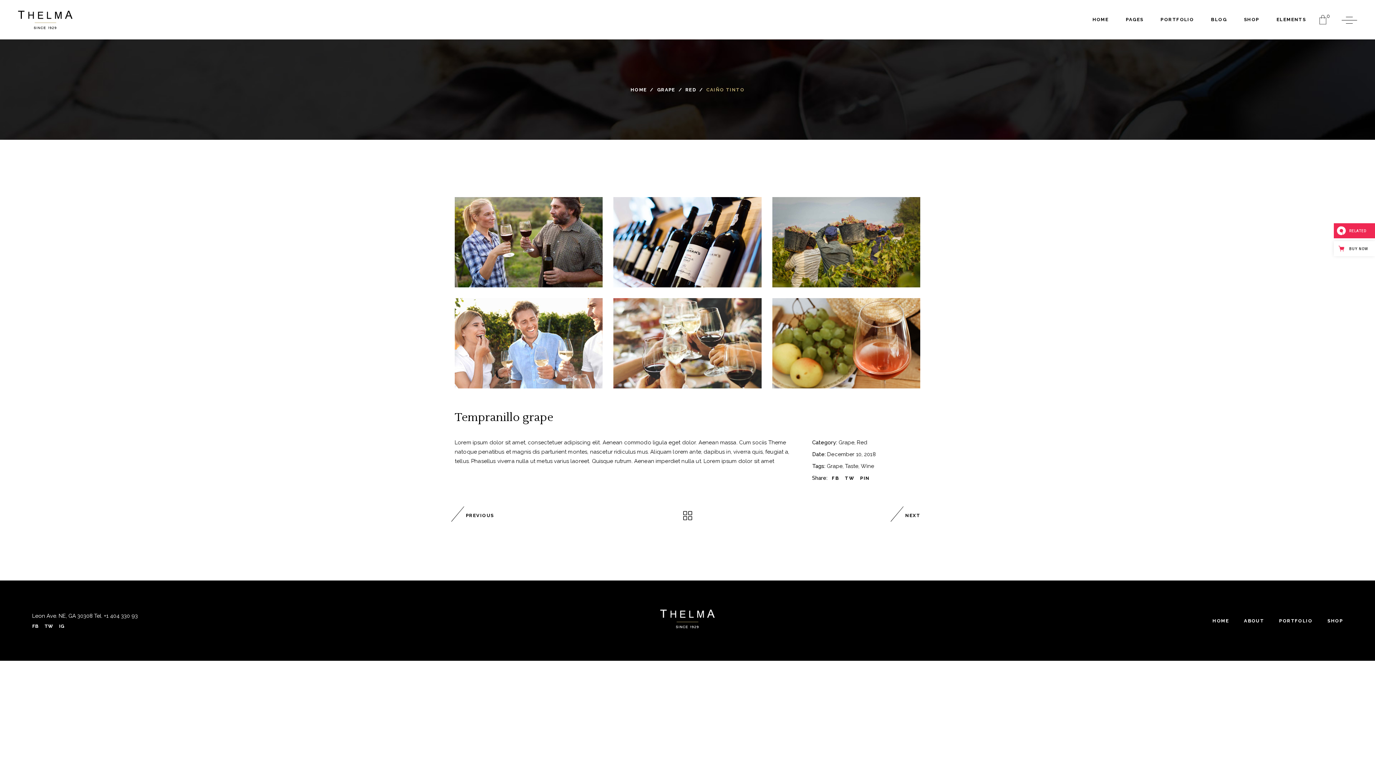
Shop (1335, 621)
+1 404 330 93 (120, 616)
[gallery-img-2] (687, 343)
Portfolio (1295, 621)
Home (639, 89)
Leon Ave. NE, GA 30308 (62, 616)
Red (690, 89)
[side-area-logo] (687, 619)
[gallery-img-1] (529, 343)
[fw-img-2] (687, 242)
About (1254, 621)
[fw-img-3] (846, 242)
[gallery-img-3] (846, 343)
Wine (867, 466)
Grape (666, 89)
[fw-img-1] (529, 242)
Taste (851, 466)
